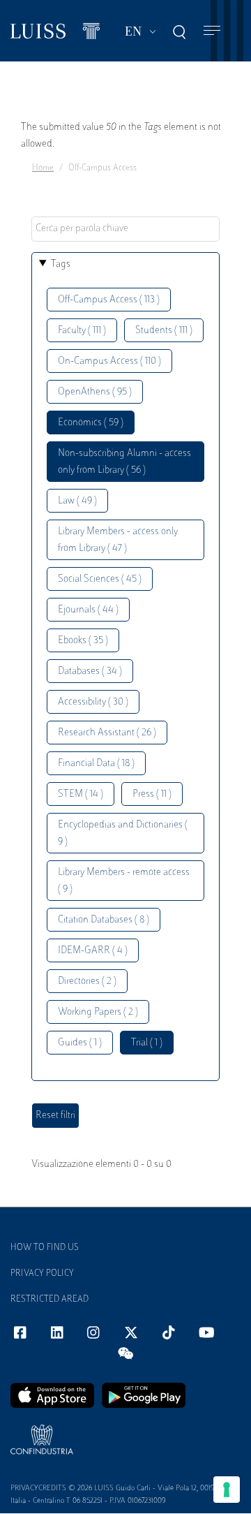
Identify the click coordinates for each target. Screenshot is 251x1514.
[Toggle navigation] (212, 31)
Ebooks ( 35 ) (83, 640)
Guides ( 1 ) (80, 1043)
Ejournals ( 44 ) (88, 610)
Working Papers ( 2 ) (98, 1012)
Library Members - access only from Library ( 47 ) (118, 540)
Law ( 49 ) (77, 501)
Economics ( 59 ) (90, 423)
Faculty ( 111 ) (82, 330)
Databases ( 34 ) (90, 671)
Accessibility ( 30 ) (93, 702)
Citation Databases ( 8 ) (103, 920)
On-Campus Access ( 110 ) (109, 361)
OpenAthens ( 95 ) (95, 392)
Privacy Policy (42, 1274)
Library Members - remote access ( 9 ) (124, 881)
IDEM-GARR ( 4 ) (93, 951)
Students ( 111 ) (163, 330)
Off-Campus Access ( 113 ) (109, 300)
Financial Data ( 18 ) (96, 763)
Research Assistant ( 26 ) (107, 733)
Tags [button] (60, 264)
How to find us (44, 1248)
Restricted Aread (49, 1299)
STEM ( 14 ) (80, 794)
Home (43, 168)
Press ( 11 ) (152, 794)
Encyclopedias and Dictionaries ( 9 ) (123, 833)
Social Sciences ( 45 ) (100, 579)
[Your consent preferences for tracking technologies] (226, 1489)
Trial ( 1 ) (146, 1043)
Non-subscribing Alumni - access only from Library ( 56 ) (124, 462)
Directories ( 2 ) (87, 981)
